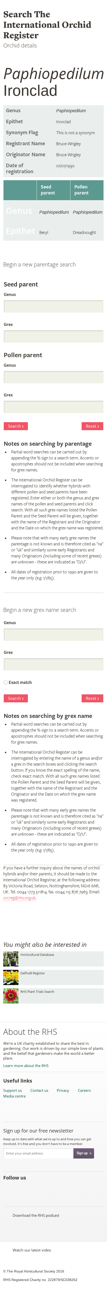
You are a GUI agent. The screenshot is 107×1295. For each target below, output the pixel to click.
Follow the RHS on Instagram (62, 1188)
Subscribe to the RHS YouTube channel (29, 1188)
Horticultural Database (37, 954)
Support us (12, 1090)
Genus (10, 294)
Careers (84, 1090)
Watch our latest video (32, 1250)
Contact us (39, 1090)
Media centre (14, 1096)
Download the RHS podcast (36, 1215)
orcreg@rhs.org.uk (19, 898)
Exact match (20, 682)
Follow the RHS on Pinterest (40, 1188)
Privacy (63, 1090)
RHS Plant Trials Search (37, 991)
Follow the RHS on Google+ (51, 1188)
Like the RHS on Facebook (7, 1188)
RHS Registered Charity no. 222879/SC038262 (40, 1280)
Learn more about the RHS (26, 1065)
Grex (8, 324)
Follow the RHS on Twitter (18, 1188)
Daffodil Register (32, 973)
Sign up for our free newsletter (38, 1130)
